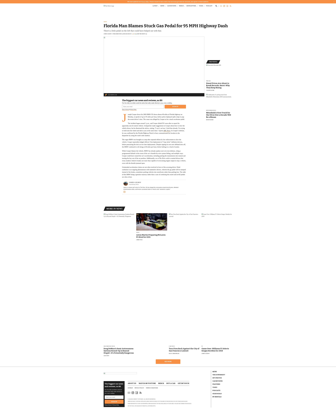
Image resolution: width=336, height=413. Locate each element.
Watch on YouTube (147, 383)
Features (216, 384)
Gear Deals (217, 393)
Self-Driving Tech (109, 346)
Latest (155, 6)
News (162, 6)
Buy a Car (170, 383)
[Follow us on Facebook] (227, 6)
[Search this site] (216, 6)
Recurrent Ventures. (137, 399)
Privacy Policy (145, 1)
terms (182, 403)
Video (201, 6)
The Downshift (218, 375)
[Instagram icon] (133, 393)
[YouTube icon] (129, 393)
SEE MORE (168, 361)
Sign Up (175, 106)
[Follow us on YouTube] (221, 6)
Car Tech (171, 346)
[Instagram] (124, 192)
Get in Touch (183, 383)
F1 (202, 346)
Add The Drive (141, 34)
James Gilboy (108, 34)
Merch (181, 6)
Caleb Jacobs (210, 90)
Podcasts (216, 390)
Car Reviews (171, 6)
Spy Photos (217, 378)
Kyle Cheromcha (174, 353)
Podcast (209, 6)
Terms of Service (125, 109)
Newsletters (191, 6)
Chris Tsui (139, 239)
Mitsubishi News (211, 110)
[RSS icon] (140, 393)
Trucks (208, 81)
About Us (132, 383)
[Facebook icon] (136, 393)
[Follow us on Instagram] (224, 6)
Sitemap (130, 388)
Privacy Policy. (133, 109)
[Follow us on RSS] (230, 6)
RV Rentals (216, 397)
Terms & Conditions (152, 388)
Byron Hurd (209, 119)
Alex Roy (106, 355)
